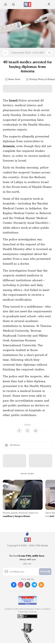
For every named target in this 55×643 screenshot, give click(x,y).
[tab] (21, 624)
